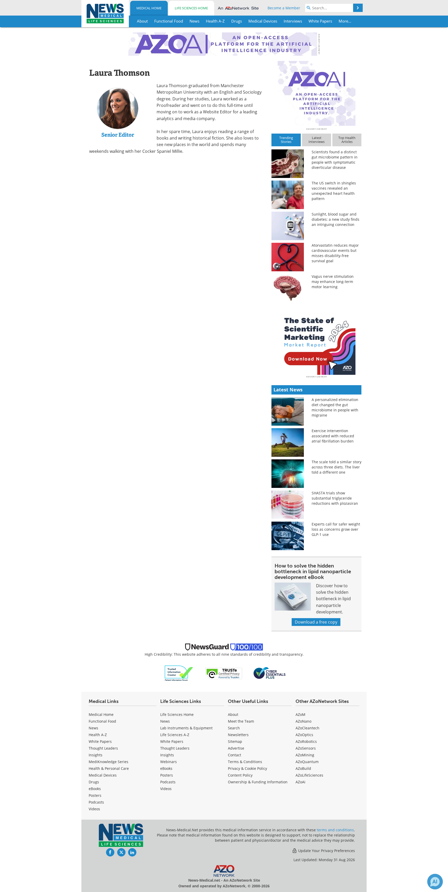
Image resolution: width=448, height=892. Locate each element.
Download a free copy (316, 622)
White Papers (100, 741)
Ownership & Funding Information (258, 781)
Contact (234, 754)
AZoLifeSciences (309, 775)
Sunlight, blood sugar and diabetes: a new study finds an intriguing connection (335, 219)
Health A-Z (98, 734)
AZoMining (305, 754)
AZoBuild (303, 768)
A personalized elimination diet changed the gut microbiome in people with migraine (335, 407)
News (93, 727)
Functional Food (102, 721)
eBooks (95, 788)
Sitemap (235, 741)
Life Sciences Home (191, 8)
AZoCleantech (307, 727)
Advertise (236, 748)
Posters (95, 795)
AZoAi (300, 781)
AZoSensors (306, 748)
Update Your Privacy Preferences (326, 850)
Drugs (94, 781)
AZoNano (303, 721)
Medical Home (149, 8)
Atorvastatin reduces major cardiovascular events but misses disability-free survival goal (335, 253)
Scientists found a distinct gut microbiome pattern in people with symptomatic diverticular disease (335, 159)
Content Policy (240, 775)
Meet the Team (241, 721)
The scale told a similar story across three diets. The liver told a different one (336, 467)
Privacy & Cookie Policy (247, 768)
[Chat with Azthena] (435, 881)
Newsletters (238, 734)
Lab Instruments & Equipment (186, 727)
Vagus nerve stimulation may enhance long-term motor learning (333, 281)
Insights (95, 754)
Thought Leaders (103, 748)
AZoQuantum (307, 761)
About (233, 714)
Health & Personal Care (109, 768)
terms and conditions (335, 829)
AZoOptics (304, 734)
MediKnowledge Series (108, 761)
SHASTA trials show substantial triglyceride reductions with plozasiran (335, 498)
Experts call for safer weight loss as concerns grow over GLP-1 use (336, 529)
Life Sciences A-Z (174, 734)
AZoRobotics (306, 741)
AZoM (300, 714)
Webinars (168, 761)
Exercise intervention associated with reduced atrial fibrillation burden (333, 436)
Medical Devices (103, 775)
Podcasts (96, 802)
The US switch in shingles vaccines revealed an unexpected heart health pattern (334, 191)
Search (234, 727)
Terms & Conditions (245, 761)
